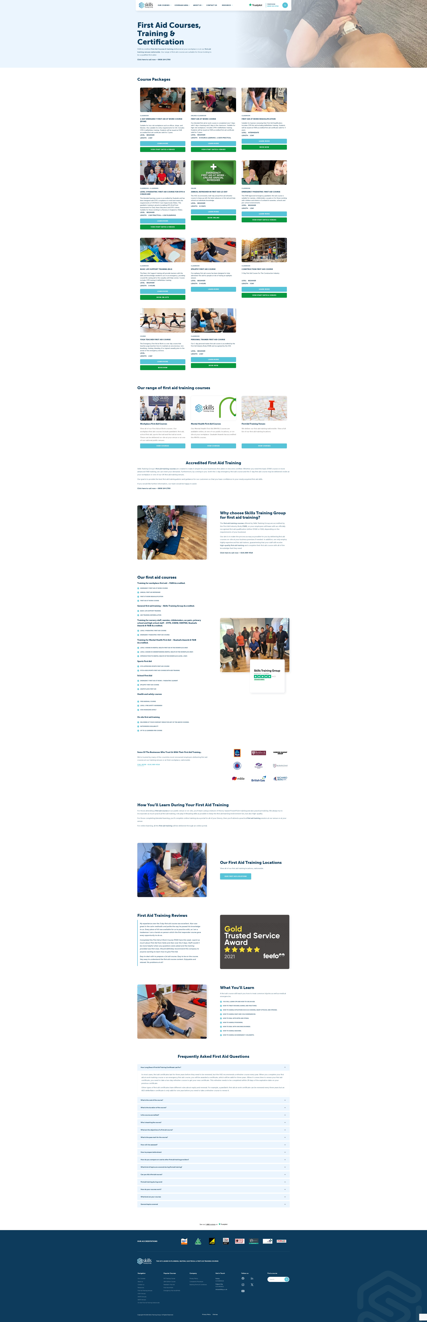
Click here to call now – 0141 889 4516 (236, 553)
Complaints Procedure (196, 1281)
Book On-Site (163, 297)
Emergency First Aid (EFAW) (172, 1290)
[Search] (286, 1279)
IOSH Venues (142, 1293)
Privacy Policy (194, 1278)
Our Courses (164, 5)
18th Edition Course (169, 1281)
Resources (141, 1287)
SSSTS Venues (142, 1299)
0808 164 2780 (273, 6)
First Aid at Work (168, 1287)
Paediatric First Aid (169, 1284)
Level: (142, 135)
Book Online (213, 218)
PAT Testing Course (169, 1278)
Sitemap (215, 1314)
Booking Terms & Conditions (198, 1284)
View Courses (162, 446)
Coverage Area (181, 5)
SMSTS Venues (142, 1296)
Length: (143, 138)
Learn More (162, 143)
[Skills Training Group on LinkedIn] (253, 1279)
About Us (197, 5)
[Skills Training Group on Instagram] (243, 1285)
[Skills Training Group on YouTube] (243, 1291)
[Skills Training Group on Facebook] (243, 1279)
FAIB (245, 526)
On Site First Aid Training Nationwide (149, 1302)
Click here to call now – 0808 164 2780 (153, 60)
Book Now (264, 147)
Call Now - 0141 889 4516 (148, 764)
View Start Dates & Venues (163, 149)
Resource (226, 5)
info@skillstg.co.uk (221, 1289)
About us (140, 1281)
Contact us (211, 5)
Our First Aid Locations (236, 876)
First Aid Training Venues (145, 1290)
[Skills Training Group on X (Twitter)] (253, 1285)
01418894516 (220, 1281)
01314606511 (220, 1286)
